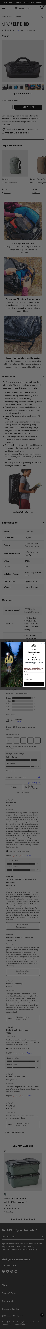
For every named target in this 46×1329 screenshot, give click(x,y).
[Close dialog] (43, 643)
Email (25, 671)
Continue (33, 683)
